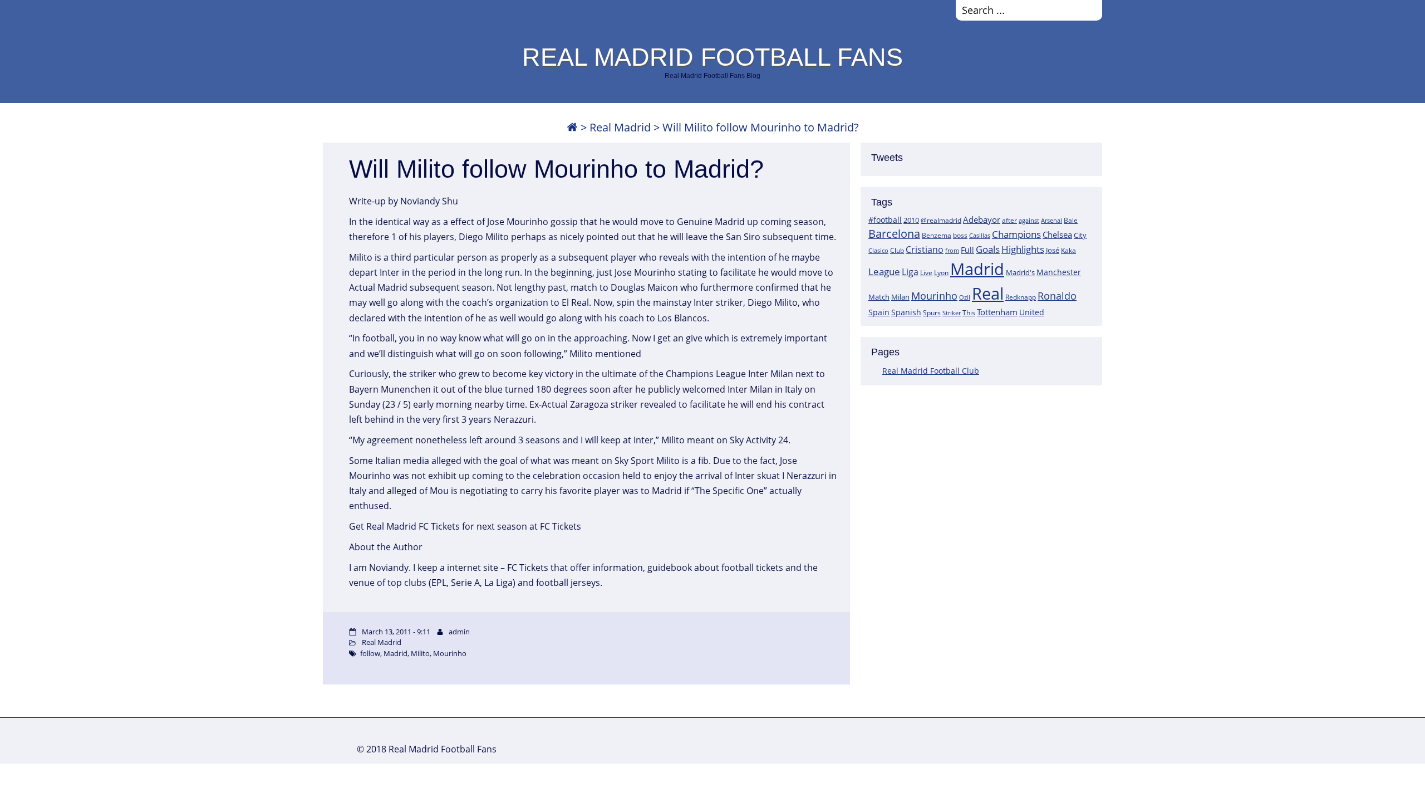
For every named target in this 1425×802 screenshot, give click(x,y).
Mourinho (934, 295)
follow (370, 653)
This (968, 312)
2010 (911, 220)
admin (459, 632)
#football (885, 219)
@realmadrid (941, 220)
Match (879, 297)
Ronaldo (1057, 295)
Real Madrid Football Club (930, 370)
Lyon (941, 272)
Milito (420, 653)
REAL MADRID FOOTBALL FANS (712, 57)
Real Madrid (620, 127)
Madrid (977, 269)
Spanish (906, 312)
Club (897, 250)
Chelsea (1057, 234)
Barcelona (894, 233)
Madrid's (1020, 272)
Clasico (878, 250)
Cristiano (925, 249)
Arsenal (1051, 220)
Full (967, 249)
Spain (879, 312)
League (884, 271)
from (952, 250)
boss (960, 235)
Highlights (1022, 249)
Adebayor (981, 219)
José (1052, 250)
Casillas (979, 235)
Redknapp (1020, 297)
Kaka (1068, 250)
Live (926, 272)
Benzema (936, 235)
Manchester (1058, 272)
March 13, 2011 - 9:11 (396, 632)
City (1080, 235)
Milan (900, 297)
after (1009, 220)
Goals (988, 249)
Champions (1016, 234)
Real (988, 293)
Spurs (932, 312)
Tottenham (997, 311)
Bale (1071, 220)
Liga (910, 272)
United (1031, 312)
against (1029, 220)
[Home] (572, 127)
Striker (951, 313)
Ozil (964, 297)
